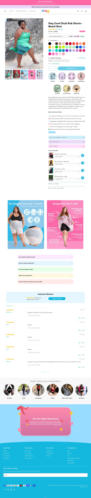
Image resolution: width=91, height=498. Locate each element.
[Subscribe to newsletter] (86, 475)
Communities (49, 453)
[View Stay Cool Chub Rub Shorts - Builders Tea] (63, 43)
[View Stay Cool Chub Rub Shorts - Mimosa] (49, 47)
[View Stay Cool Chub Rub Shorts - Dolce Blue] (77, 47)
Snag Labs (6, 458)
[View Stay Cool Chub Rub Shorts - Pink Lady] (53, 53)
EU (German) (70, 463)
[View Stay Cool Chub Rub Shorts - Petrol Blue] (63, 50)
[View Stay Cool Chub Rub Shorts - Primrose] (53, 47)
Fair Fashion (28, 451)
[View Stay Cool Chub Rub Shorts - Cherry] (66, 43)
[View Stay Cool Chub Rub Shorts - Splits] (77, 43)
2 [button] (44, 372)
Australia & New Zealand (73, 458)
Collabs (48, 455)
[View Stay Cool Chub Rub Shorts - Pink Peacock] (49, 53)
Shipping (50, 33)
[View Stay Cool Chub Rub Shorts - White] (53, 43)
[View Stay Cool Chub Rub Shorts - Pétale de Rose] (60, 53)
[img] (10, 310)
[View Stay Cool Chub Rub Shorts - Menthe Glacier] (53, 50)
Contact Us (49, 451)
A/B (50, 60)
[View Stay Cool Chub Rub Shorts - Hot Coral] (73, 43)
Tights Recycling (29, 455)
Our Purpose (28, 453)
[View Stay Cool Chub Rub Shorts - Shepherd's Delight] (70, 43)
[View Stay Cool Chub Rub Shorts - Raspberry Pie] (80, 50)
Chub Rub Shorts (21, 11)
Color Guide (6, 455)
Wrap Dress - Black (60, 169)
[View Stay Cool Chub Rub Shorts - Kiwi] (63, 47)
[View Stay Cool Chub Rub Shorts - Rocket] (56, 47)
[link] (82, 11)
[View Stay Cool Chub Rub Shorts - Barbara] (83, 50)
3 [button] (46, 372)
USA (68, 451)
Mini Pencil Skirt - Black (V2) (62, 161)
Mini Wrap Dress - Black (61, 176)
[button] (5, 11)
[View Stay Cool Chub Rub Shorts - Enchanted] (66, 50)
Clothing (32, 11)
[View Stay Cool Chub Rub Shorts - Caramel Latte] (60, 43)
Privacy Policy (28, 458)
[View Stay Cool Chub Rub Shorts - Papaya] (83, 43)
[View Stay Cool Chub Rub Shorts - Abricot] (80, 43)
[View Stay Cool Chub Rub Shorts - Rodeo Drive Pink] (63, 53)
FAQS (4, 451)
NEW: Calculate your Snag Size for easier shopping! (45, 6)
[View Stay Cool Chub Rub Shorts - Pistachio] (73, 47)
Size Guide (6, 453)
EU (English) (70, 460)
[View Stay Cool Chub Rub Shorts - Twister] (66, 47)
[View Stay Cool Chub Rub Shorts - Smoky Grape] (77, 50)
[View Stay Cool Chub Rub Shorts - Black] (49, 43)
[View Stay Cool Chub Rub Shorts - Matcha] (70, 47)
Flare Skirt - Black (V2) (60, 154)
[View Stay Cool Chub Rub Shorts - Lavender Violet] (70, 50)
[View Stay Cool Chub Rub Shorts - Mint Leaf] (56, 50)
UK (68, 455)
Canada (69, 453)
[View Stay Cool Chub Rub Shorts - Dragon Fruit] (56, 53)
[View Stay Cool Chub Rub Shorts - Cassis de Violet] (73, 50)
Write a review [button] (57, 298)
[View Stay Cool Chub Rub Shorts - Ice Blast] (83, 47)
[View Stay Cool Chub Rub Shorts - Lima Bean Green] (60, 47)
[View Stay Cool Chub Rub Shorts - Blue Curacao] (49, 50)
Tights (11, 11)
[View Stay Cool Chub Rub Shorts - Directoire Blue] (80, 47)
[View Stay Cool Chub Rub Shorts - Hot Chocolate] (56, 43)
